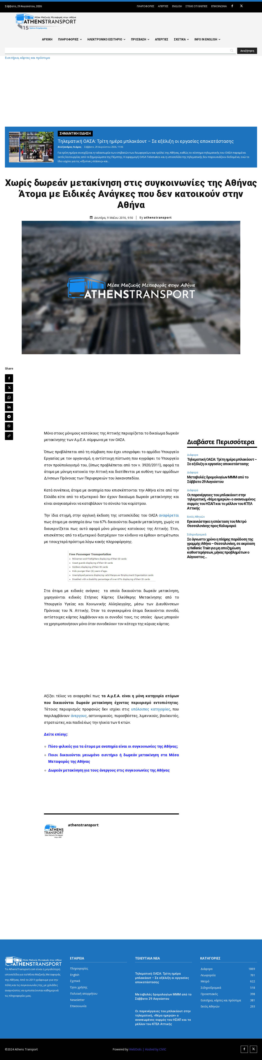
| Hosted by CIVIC (154, 1049)
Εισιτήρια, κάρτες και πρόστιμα (27, 57)
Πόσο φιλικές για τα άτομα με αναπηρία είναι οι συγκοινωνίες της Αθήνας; (113, 746)
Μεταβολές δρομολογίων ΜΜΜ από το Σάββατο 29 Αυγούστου (217, 479)
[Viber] (9, 426)
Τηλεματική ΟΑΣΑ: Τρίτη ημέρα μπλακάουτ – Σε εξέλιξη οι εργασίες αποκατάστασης (146, 141)
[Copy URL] (9, 436)
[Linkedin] (9, 407)
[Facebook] (232, 6)
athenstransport (158, 217)
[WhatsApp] (9, 397)
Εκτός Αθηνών (196, 516)
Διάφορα (192, 455)
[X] (241, 6)
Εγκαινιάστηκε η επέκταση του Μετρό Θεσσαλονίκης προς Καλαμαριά (216, 523)
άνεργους (79, 716)
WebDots (135, 1049)
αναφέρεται (169, 515)
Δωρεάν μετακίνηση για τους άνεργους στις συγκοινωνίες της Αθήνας (109, 770)
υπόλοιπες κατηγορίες (150, 709)
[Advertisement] (131, 93)
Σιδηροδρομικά (196, 534)
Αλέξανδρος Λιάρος (69, 146)
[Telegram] (9, 417)
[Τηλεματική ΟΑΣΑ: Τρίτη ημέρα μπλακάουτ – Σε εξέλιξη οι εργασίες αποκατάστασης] (31, 147)
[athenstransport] (54, 831)
